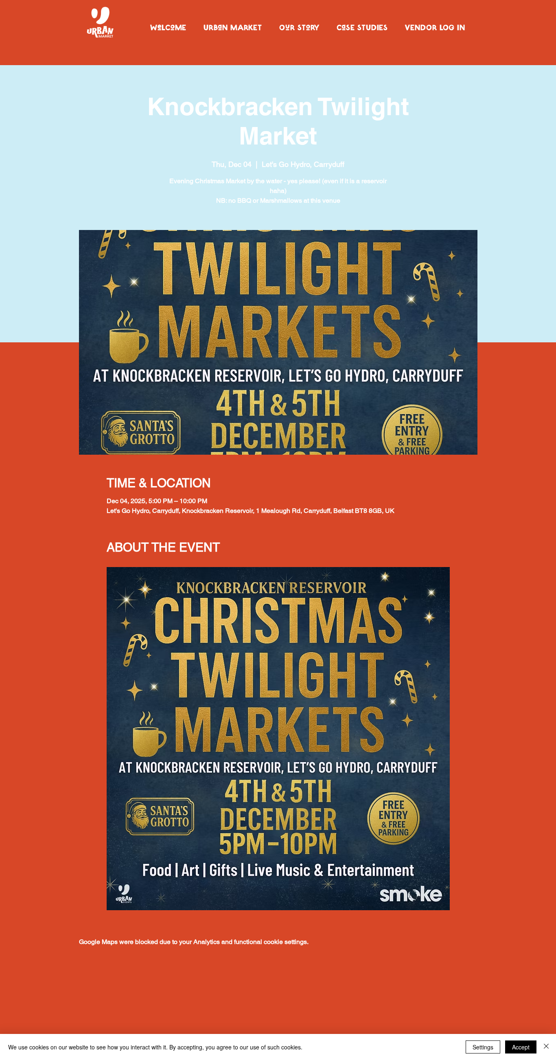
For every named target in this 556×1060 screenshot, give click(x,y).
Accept (521, 1047)
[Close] (546, 1046)
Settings (483, 1047)
